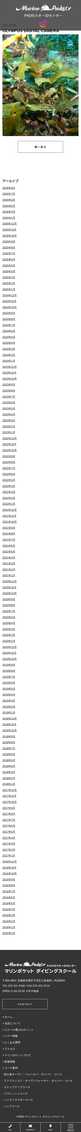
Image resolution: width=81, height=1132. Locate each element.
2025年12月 (9, 223)
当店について (12, 1023)
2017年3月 (8, 843)
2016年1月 (8, 927)
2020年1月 (8, 641)
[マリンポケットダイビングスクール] (43, 10)
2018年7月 (8, 748)
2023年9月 (8, 384)
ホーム (8, 1016)
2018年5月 (8, 760)
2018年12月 (9, 718)
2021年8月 (8, 533)
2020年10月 (9, 593)
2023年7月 (8, 396)
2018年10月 (9, 730)
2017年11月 (9, 795)
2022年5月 (8, 480)
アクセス (10, 1048)
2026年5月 (8, 205)
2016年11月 (9, 867)
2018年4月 (8, 766)
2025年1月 (8, 289)
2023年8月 (8, 390)
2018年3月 (8, 772)
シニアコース (12, 1106)
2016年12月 (9, 861)
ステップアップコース (17, 1087)
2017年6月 (8, 825)
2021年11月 (9, 515)
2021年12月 (9, 509)
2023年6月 (8, 402)
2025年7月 (8, 253)
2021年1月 (8, 575)
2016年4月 (8, 909)
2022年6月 (8, 474)
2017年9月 (8, 808)
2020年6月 (8, 617)
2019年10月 (9, 658)
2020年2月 (8, 634)
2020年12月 (9, 581)
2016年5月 (8, 903)
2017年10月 (9, 801)
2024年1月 (8, 360)
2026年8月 (8, 187)
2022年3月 (8, 491)
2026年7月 (8, 193)
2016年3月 (8, 915)
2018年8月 (8, 742)
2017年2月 (8, 849)
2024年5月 (8, 337)
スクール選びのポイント (19, 1029)
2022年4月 (8, 486)
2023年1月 (8, 432)
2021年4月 (8, 557)
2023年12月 (9, 366)
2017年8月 (8, 813)
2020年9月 (8, 599)
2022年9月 (8, 456)
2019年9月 (8, 664)
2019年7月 (8, 676)
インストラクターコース (18, 1099)
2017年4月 (8, 837)
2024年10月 (9, 307)
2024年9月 (8, 313)
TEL (10, 1130)
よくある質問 (12, 1042)
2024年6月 (8, 330)
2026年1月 (8, 217)
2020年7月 (8, 611)
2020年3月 (8, 629)
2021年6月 (8, 545)
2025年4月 (8, 271)
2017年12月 (9, 790)
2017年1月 (8, 855)
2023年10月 (9, 378)
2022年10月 (9, 450)
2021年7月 (8, 539)
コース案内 (11, 1067)
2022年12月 (9, 438)
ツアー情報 (11, 1035)
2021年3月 (8, 563)
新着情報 (10, 1061)
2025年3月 (8, 277)
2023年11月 (9, 372)
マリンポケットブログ (18, 1055)
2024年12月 (9, 295)
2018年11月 (9, 724)
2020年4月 (8, 623)
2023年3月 (8, 420)
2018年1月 (8, 784)
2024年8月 (8, 319)
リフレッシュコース (16, 1093)
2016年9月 (8, 879)
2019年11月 (9, 652)
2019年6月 (8, 682)
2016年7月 (8, 891)
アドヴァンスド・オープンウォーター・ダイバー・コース (38, 1080)
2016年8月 (8, 885)
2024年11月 (9, 301)
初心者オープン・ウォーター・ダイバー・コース (33, 1074)
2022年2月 (8, 497)
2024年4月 (8, 342)
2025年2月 (8, 283)
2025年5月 (8, 265)
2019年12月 (9, 647)
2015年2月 (8, 933)
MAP (50, 1130)
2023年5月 (8, 408)
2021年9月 (8, 527)
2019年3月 (8, 700)
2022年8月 (8, 462)
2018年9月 (8, 736)
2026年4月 (8, 211)
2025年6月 (8, 259)
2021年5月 (8, 551)
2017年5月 (8, 831)
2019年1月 (8, 712)
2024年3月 (8, 348)
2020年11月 (9, 587)
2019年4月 (8, 694)
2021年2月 (8, 569)
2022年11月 (9, 444)
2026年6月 (8, 199)
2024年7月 (8, 325)
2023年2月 (8, 426)
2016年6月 (8, 897)
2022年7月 (8, 468)
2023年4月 (8, 414)
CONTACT (30, 1130)
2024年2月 (8, 354)
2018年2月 (8, 778)
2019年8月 (8, 670)
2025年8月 (8, 247)
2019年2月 (8, 706)
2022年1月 (8, 503)
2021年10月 (9, 521)
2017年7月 (8, 819)
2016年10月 (9, 873)
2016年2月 (8, 921)
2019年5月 (8, 688)
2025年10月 (9, 235)
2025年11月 (9, 229)
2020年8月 (8, 605)
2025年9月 (8, 241)
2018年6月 (8, 754)
